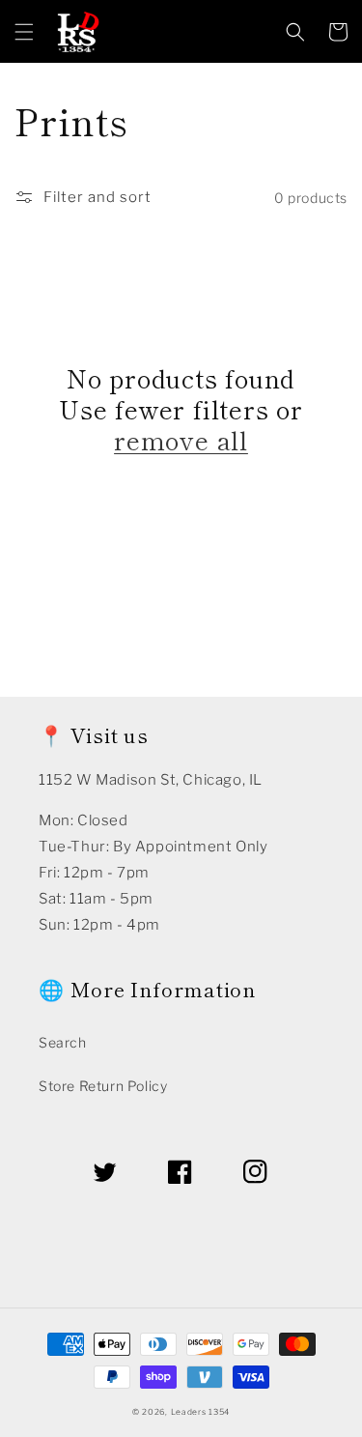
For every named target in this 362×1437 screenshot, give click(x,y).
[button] (24, 32)
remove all (181, 439)
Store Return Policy (103, 1086)
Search (63, 1042)
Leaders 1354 (200, 1412)
